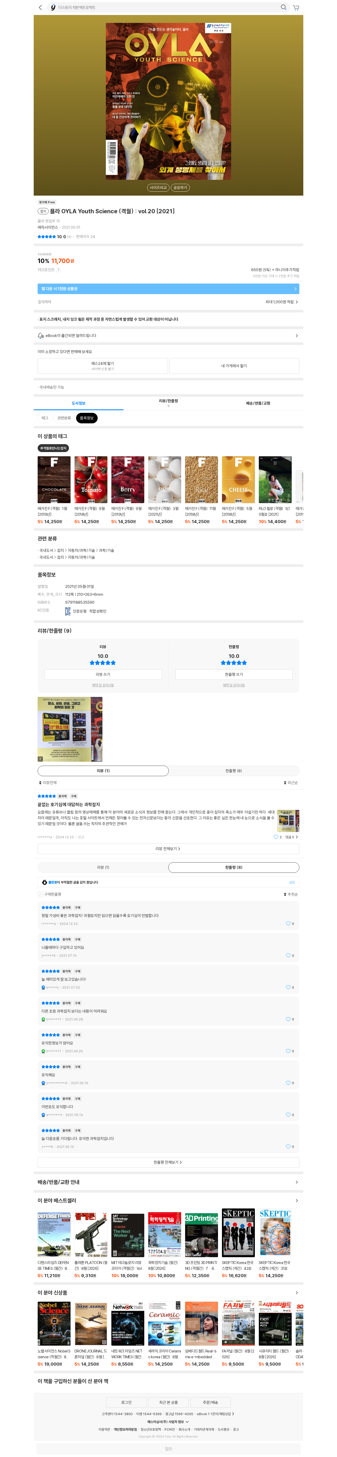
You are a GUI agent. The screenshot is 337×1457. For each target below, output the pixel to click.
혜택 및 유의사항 (103, 685)
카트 (296, 8)
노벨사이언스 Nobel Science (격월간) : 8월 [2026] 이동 (54, 1334)
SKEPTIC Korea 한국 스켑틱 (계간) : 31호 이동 (275, 1243)
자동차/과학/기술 (81, 550)
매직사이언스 (48, 227)
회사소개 (184, 1429)
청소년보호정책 (151, 1429)
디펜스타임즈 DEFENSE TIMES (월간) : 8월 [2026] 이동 (54, 1245)
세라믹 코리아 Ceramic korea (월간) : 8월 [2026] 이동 (164, 1334)
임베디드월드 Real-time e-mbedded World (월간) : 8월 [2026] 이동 (201, 1334)
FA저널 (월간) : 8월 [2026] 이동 (238, 1334)
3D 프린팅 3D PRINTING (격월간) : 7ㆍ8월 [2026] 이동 (201, 1245)
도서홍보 (223, 1429)
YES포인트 (46, 269)
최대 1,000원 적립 (280, 301)
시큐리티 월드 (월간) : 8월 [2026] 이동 (275, 1334)
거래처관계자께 (204, 1429)
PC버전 (170, 1429)
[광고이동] (283, 7)
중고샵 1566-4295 (179, 1414)
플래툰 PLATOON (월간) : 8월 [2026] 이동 (91, 1245)
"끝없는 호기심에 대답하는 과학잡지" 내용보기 (168, 817)
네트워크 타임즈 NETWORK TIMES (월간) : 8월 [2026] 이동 (127, 1334)
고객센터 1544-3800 (117, 1414)
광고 (236, 1429)
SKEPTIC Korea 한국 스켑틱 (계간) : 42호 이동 (238, 1243)
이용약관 (104, 1429)
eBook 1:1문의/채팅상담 (214, 1414)
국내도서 (46, 550)
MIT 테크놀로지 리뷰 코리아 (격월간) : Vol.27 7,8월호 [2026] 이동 (127, 1246)
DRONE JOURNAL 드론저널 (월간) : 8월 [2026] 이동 (91, 1334)
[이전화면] (40, 7)
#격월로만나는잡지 (53, 448)
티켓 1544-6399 (149, 1414)
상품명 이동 (54, 490)
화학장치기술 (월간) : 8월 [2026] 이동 (164, 1245)
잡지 (60, 550)
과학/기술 (106, 550)
